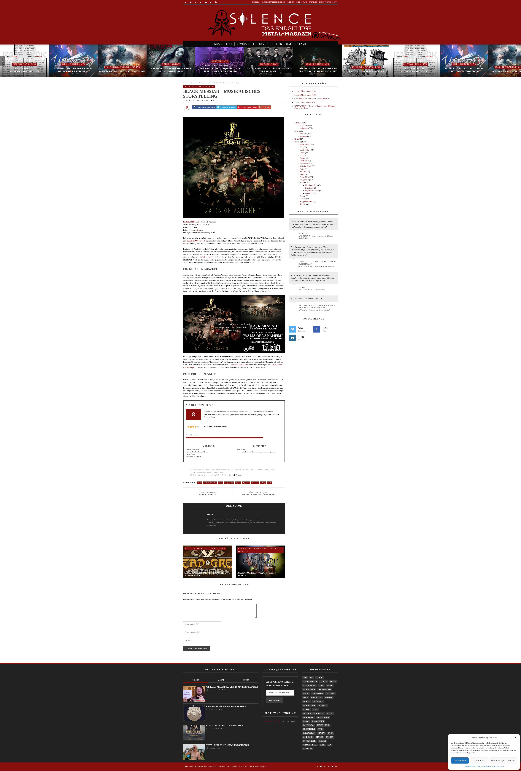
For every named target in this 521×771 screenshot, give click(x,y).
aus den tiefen (310, 682)
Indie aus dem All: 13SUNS (366, 71)
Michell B (302, 234)
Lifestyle (297, 123)
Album (319, 678)
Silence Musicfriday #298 (305, 95)
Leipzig (306, 709)
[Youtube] (210, 2)
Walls (269, 483)
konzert (323, 705)
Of (232, 483)
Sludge (302, 196)
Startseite (186, 83)
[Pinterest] (195, 2)
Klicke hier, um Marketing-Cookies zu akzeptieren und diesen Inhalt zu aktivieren (234, 325)
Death (329, 686)
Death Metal (259, 548)
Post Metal (308, 725)
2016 (305, 678)
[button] (515, 737)
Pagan (238, 483)
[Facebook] (185, 2)
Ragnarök (246, 483)
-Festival (196, 241)
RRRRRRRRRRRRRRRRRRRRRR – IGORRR (226, 706)
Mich (188, 100)
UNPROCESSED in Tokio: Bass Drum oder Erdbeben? (73, 70)
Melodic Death (305, 166)
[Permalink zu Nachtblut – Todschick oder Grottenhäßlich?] (294, 307)
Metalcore (308, 717)
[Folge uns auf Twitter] (292, 329)
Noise (302, 169)
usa (329, 745)
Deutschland (325, 690)
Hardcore (303, 161)
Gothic (165, 64)
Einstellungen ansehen (503, 760)
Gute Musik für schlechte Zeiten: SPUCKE (312, 99)
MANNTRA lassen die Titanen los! (122, 71)
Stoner (302, 199)
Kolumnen (265, 64)
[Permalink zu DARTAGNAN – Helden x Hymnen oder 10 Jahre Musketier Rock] (294, 235)
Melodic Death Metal (313, 713)
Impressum (500, 766)
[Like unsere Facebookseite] (316, 329)
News (33, 64)
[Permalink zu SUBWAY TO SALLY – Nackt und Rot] (294, 289)
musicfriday (323, 717)
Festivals (17, 64)
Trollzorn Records (196, 230)
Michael (302, 287)
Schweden (308, 737)
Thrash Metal (310, 745)
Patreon (239, 475)
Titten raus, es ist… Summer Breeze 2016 (227, 745)
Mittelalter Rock (121, 67)
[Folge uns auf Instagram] (292, 338)
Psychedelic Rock (312, 191)
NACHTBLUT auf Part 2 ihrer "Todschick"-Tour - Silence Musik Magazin (316, 306)
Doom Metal (317, 693)
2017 (311, 678)
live (315, 709)
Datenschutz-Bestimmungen (486, 766)
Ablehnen (479, 760)
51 (224, 690)
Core (64, 64)
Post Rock (357, 67)
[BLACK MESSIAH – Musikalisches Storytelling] (233, 167)
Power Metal (305, 177)
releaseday (309, 733)
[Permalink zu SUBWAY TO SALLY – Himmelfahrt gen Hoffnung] (294, 263)
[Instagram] (190, 2)
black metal (309, 686)
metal (330, 713)
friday (306, 701)
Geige (226, 483)
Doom (302, 153)
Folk (106, 67)
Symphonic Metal (306, 202)
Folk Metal (316, 697)
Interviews (304, 126)
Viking (263, 483)
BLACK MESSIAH (210, 483)
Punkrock (309, 193)
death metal (309, 690)
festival (330, 693)
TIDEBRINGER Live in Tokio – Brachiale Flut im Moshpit (317, 70)
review (321, 733)
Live (27, 64)
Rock (377, 67)
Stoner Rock (309, 741)
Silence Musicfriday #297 (305, 102)
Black (199, 483)
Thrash (302, 204)
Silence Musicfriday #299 (305, 91)
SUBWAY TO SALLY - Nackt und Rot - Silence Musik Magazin (317, 263)
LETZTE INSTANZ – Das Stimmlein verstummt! (269, 70)
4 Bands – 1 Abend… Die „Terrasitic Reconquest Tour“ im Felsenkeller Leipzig (219, 68)
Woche (196, 680)
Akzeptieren (460, 760)
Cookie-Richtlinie (470, 766)
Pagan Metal (318, 721)
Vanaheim (255, 483)
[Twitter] (205, 2)
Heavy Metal (305, 164)
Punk (320, 729)
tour (322, 745)
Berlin (323, 682)
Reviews (136, 67)
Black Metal (202, 83)
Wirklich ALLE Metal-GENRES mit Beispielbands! (232, 687)
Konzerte (73, 64)
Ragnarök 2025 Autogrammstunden (24, 70)
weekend (307, 749)
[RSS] (200, 2)
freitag (328, 697)
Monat (221, 680)
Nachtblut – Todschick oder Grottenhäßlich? (171, 70)
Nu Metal (303, 172)
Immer (246, 680)
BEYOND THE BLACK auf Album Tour (224, 726)
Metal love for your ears (272, 721)
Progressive (304, 180)
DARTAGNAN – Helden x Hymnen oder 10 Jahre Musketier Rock (314, 107)
